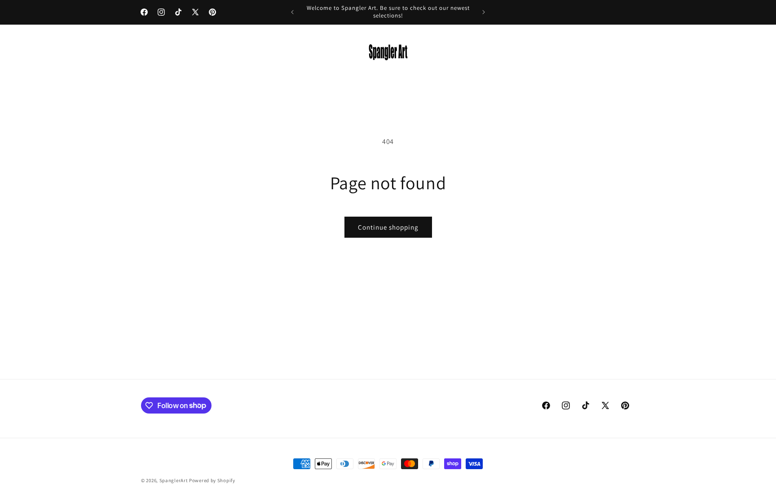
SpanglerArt (173, 480)
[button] (151, 52)
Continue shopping (388, 227)
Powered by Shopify (212, 480)
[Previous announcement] (292, 12)
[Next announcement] (484, 12)
